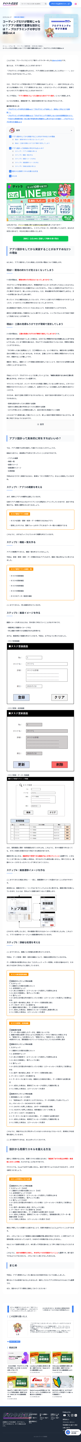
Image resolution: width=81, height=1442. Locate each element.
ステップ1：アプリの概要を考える (26, 151)
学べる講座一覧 (44, 1415)
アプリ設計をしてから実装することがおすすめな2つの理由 (33, 137)
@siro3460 (56, 60)
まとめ (14, 176)
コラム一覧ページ (55, 1418)
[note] (76, 1415)
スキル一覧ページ (44, 1418)
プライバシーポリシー (69, 1422)
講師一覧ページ (33, 1418)
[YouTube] (64, 1415)
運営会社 (65, 1419)
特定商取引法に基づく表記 (70, 1425)
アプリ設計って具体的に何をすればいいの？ (28, 148)
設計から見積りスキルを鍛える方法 (25, 171)
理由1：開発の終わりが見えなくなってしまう (29, 139)
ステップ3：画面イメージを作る (25, 159)
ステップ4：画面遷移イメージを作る (27, 162)
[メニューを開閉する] (75, 3)
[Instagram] (72, 1415)
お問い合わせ (66, 1427)
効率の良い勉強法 (19, 17)
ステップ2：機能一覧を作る (24, 155)
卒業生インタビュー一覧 (55, 1415)
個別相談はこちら (33, 1422)
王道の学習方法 (33, 1415)
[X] (68, 1415)
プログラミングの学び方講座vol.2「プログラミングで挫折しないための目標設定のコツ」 (40, 116)
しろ (17, 1334)
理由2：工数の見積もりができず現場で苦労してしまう (32, 143)
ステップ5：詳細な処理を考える (25, 166)
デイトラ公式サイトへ (58, 4)
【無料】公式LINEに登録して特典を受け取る (40, 239)
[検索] (45, 4)
